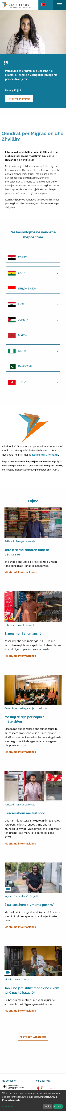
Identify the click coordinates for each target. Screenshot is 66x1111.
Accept (58, 1106)
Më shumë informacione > (20, 572)
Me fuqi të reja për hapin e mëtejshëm (24, 719)
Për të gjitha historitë (33, 1037)
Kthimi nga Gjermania (45, 454)
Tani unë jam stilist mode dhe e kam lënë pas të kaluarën (31, 990)
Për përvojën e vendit (19, 99)
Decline (47, 1106)
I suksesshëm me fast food (24, 813)
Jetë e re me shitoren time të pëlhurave (26, 552)
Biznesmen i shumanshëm (24, 633)
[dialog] (33, 1100)
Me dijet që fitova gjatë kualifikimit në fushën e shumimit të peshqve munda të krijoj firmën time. (32, 916)
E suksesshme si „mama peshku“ (29, 905)
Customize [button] (7, 1106)
